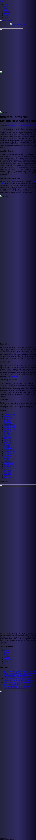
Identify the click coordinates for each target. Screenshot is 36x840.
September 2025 (9, 416)
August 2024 (8, 431)
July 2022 (7, 459)
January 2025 (8, 424)
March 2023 (8, 448)
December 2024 (9, 426)
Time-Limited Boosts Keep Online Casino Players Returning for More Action (18, 687)
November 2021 (9, 466)
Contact (6, 17)
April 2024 (7, 439)
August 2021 (8, 472)
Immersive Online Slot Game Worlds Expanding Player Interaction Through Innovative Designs (19, 672)
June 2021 (7, 474)
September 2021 (9, 470)
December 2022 (9, 452)
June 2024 (7, 435)
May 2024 (7, 437)
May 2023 (7, 446)
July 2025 (7, 420)
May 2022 (7, 461)
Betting (6, 14)
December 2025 (9, 414)
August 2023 (8, 442)
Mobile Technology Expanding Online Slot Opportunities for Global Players (18, 676)
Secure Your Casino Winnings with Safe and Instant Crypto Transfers (18, 683)
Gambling (7, 12)
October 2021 (8, 468)
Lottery (6, 15)
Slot (5, 10)
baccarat (7, 650)
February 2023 (9, 450)
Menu (2, 1)
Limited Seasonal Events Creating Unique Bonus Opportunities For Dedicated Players (18, 679)
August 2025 (8, 418)
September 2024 (9, 429)
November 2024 (9, 427)
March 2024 (8, 440)
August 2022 (8, 457)
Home (6, 4)
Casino (6, 6)
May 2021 (7, 476)
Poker (6, 8)
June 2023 (7, 444)
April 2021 (7, 477)
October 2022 (8, 453)
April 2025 (7, 422)
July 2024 (7, 433)
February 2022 (9, 463)
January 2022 (8, 464)
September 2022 (9, 455)
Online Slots (8, 659)
